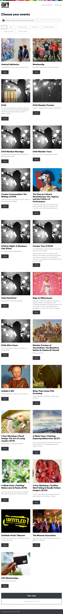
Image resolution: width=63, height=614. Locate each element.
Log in (17, 20)
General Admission (22, 27)
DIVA (11, 27)
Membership (35, 27)
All (4, 27)
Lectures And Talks (8, 31)
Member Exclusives (49, 27)
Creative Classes (22, 31)
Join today (30, 20)
